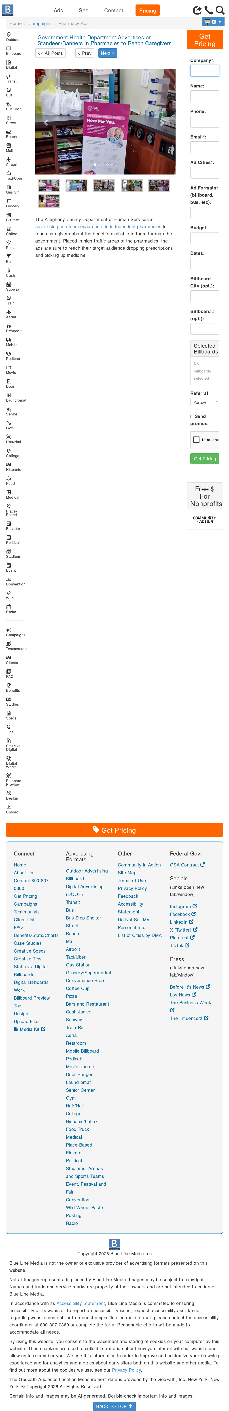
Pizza (11, 245)
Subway (13, 286)
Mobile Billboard (82, 1050)
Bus (9, 92)
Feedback (128, 896)
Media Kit (30, 1029)
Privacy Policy (132, 888)
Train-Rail (76, 1027)
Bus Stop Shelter (83, 917)
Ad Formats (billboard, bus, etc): (204, 194)
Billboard (13, 50)
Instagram (181, 906)
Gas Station (78, 964)
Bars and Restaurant (87, 1003)
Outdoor (13, 37)
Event (11, 567)
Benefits (13, 687)
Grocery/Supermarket (89, 972)
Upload (12, 809)
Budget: (199, 227)
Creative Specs (30, 950)
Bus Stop (13, 106)
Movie (11, 369)
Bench (11, 134)
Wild (10, 595)
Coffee (11, 231)
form (109, 1324)
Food (10, 480)
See (84, 10)
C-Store (12, 217)
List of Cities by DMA (140, 935)
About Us (23, 872)
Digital (11, 64)
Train (10, 300)
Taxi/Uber (14, 175)
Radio (11, 609)
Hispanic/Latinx (82, 1121)
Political (13, 539)
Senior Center (80, 1090)
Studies (12, 701)
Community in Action (139, 864)
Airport (11, 161)
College (12, 453)
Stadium (13, 553)
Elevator (13, 526)
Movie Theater (81, 1066)
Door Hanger (79, 1074)
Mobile (11, 342)
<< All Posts (50, 53)
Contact (113, 10)
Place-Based (11, 510)
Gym (10, 425)
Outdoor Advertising (87, 870)
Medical (12, 494)
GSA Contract (185, 864)
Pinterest (180, 937)
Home (15, 23)
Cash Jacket (79, 1011)
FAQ (10, 673)
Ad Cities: (202, 162)
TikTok (177, 945)
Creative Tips (28, 958)
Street (11, 120)
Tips (9, 729)
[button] (45, 122)
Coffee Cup (78, 988)
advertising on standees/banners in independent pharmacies (98, 226)
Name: (197, 85)
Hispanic (13, 467)
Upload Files (27, 1021)
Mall (9, 148)
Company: (202, 60)
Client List (24, 919)
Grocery (12, 203)
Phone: (198, 111)
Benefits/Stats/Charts (36, 935)
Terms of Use (132, 880)
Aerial (11, 314)
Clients (12, 660)
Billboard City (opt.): (202, 282)
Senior (11, 411)
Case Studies (28, 943)
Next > (108, 53)
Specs (11, 715)
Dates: (197, 253)
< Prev (85, 53)
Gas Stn (13, 189)
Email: (198, 136)
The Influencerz (187, 1018)
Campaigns (40, 23)
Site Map (127, 872)
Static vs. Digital (13, 745)
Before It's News (188, 986)
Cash (10, 272)
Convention (15, 581)
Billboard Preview (13, 780)
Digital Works (11, 762)
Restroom (14, 328)
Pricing (147, 10)
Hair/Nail (13, 439)
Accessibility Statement (81, 1303)
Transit (12, 78)
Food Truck (77, 1129)
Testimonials (15, 646)
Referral (199, 393)
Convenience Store (86, 980)
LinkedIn (179, 922)
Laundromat (15, 397)
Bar (9, 258)
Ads (58, 10)
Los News (181, 994)
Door (10, 383)
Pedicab (13, 356)
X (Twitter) (181, 929)
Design (12, 795)
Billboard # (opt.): (202, 314)
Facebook (181, 914)
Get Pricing (205, 458)
